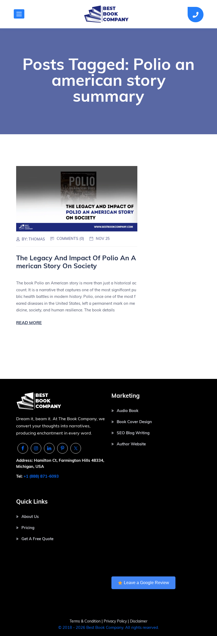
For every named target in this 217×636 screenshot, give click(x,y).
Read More (29, 322)
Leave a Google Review (146, 582)
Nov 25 (103, 238)
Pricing (27, 527)
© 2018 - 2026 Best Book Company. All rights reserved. (108, 627)
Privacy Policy (116, 621)
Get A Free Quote (37, 538)
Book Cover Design (134, 421)
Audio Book (127, 410)
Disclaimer (138, 621)
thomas (37, 239)
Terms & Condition (85, 621)
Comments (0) (70, 238)
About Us (30, 516)
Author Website (131, 443)
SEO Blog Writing (133, 432)
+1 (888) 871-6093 (41, 476)
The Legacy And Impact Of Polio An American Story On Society (76, 262)
